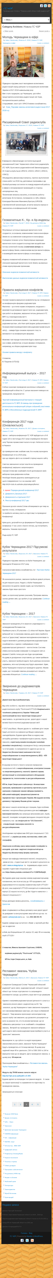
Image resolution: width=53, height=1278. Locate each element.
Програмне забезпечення (13, 1169)
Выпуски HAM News (11, 1114)
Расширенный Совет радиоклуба (24, 122)
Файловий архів (10, 1181)
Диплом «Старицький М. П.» (12, 1226)
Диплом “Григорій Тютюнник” (12, 1210)
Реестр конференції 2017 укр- (17, 501)
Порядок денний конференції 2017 (22, 490)
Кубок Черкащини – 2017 (18, 613)
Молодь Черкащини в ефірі (20, 37)
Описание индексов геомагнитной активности (20, 272)
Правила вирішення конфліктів (22, 289)
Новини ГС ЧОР (37, 40)
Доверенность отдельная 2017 (17, 497)
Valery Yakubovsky (12, 40)
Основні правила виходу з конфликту (17, 352)
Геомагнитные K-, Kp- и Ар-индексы (25, 219)
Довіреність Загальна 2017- (16, 494)
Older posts (8, 31)
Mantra (29, 1236)
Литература (9, 1185)
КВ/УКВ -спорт (10, 1142)
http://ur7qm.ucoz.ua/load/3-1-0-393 (16, 1076)
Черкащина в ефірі (9, 43)
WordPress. (38, 1236)
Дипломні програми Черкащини (15, 1130)
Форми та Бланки (11, 1177)
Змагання (36, 553)
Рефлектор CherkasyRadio (14, 1153)
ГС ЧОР (8, 8)
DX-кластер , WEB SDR (13, 1146)
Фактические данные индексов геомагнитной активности (25, 278)
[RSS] (49, 6)
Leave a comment (43, 43)
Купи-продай (9, 1197)
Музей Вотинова (10, 1193)
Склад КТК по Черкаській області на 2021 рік (17, 1222)
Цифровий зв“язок (11, 1149)
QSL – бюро (9, 1122)
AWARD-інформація (11, 1134)
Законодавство (10, 1189)
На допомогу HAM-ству (38, 223)
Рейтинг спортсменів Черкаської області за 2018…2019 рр (22, 1214)
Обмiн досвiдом (10, 1165)
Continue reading (29, 674)
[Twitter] (45, 6)
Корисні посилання (11, 1157)
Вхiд (30, 1233)
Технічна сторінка (11, 1161)
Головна (24, 1233)
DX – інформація (10, 1138)
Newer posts (44, 31)
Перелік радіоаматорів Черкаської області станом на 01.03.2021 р (25, 1218)
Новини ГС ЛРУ (37, 293)
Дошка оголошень (39, 428)
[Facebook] (41, 6)
